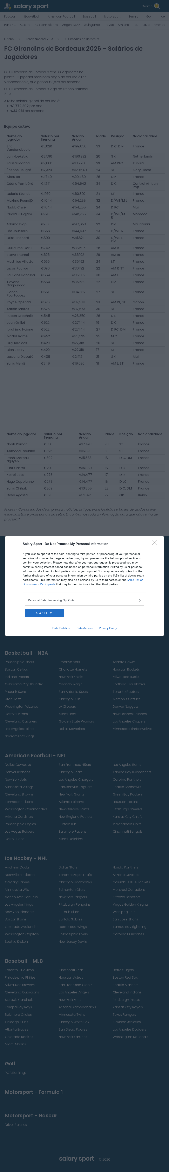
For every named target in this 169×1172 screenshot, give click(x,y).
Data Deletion (61, 628)
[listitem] (84, 600)
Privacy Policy (108, 628)
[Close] (156, 544)
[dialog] (84, 586)
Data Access (84, 628)
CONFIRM (44, 612)
